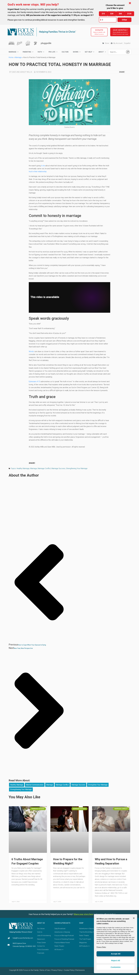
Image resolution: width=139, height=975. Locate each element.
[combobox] (116, 52)
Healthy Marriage (23, 468)
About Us (41, 923)
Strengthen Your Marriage (98, 785)
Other (124, 20)
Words (31, 351)
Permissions (80, 970)
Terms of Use (45, 970)
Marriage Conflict (44, 468)
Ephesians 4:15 (34, 381)
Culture (65, 52)
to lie (43, 166)
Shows (75, 52)
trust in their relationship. (38, 171)
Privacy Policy (56, 970)
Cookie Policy (68, 970)
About (101, 52)
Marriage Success (58, 468)
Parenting (27, 52)
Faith (40, 52)
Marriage (18, 57)
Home (11, 57)
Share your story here (83, 914)
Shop (81, 923)
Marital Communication (34, 785)
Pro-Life (52, 52)
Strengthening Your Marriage (76, 468)
